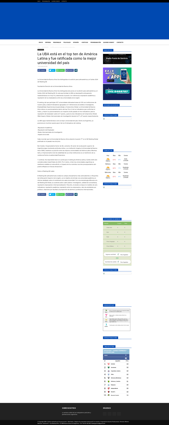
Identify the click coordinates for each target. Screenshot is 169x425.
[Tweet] (52, 70)
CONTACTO (64, 1)
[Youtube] (130, 1)
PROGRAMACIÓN (46, 1)
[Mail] (124, 1)
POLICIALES (67, 42)
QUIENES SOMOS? (56, 1)
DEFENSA (48, 42)
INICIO (38, 1)
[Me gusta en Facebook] (69, 70)
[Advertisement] (84, 27)
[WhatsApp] (127, 1)
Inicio (38, 47)
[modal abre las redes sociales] (75, 70)
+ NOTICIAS (84, 42)
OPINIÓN (76, 42)
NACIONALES (45, 47)
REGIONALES (57, 42)
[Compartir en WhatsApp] (60, 70)
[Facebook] (121, 1)
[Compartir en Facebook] (41, 70)
